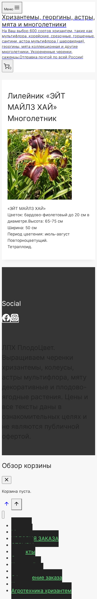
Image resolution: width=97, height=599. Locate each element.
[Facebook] (6, 320)
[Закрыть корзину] (6, 480)
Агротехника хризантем (41, 591)
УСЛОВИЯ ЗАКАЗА (35, 538)
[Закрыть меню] (3, 515)
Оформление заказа (36, 577)
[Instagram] (14, 320)
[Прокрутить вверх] (6, 505)
